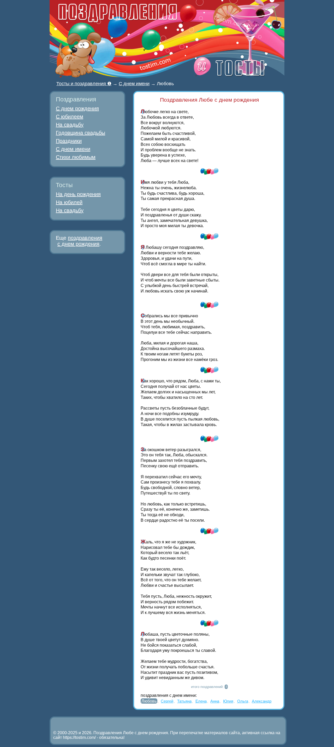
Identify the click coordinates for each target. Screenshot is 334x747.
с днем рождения (78, 244)
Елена (201, 701)
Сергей (167, 701)
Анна (214, 701)
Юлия (228, 701)
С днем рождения (77, 108)
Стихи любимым (76, 157)
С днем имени (73, 149)
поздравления (85, 238)
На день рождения (78, 194)
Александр (261, 701)
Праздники (69, 141)
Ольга (242, 701)
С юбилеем (69, 116)
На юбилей (69, 202)
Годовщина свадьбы (80, 133)
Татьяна (184, 701)
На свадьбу (70, 125)
